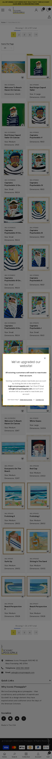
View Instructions (26, 400)
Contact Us (40, 400)
